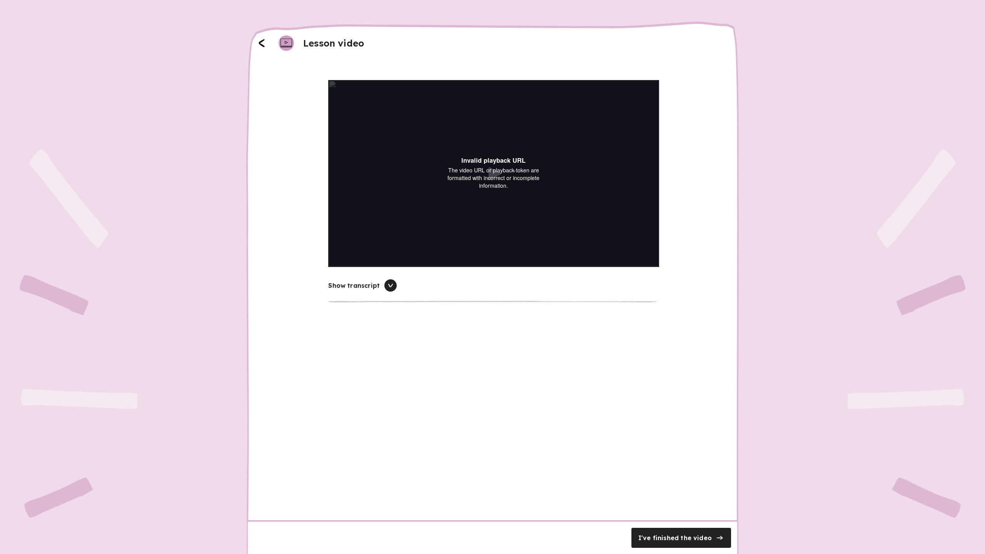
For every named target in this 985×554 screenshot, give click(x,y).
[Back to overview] (261, 43)
